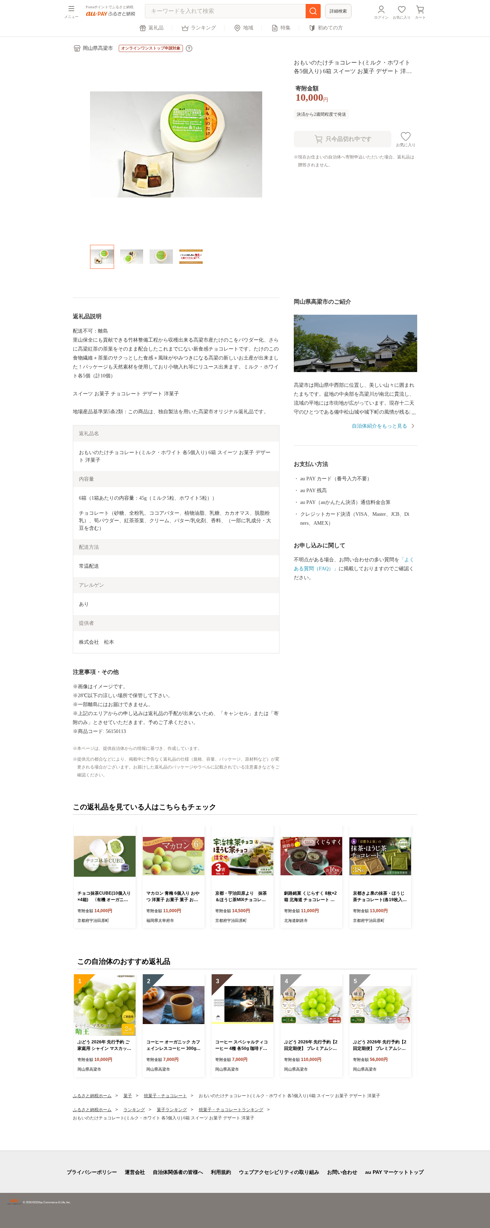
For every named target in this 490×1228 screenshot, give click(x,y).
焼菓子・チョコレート (165, 1095)
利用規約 (221, 1172)
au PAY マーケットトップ (394, 1172)
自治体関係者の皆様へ (178, 1172)
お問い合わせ (342, 1172)
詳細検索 (338, 11)
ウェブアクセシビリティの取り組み (279, 1172)
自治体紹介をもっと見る (379, 426)
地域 (248, 27)
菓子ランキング (172, 1109)
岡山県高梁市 (98, 48)
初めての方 (330, 27)
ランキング (203, 27)
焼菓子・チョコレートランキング (231, 1109)
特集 (286, 27)
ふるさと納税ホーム (92, 1095)
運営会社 (135, 1172)
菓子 (127, 1095)
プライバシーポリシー (92, 1172)
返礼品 (156, 27)
